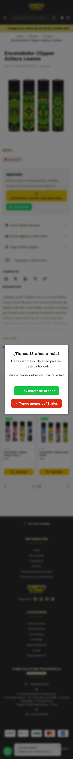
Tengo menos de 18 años (38, 403)
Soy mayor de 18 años (38, 391)
